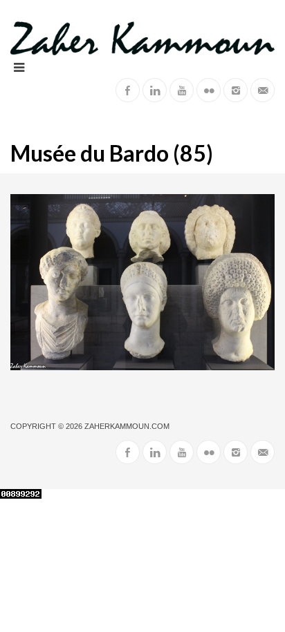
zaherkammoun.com (126, 426)
